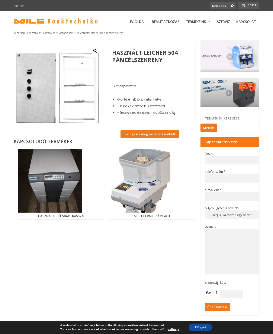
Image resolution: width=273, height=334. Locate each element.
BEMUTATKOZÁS (165, 22)
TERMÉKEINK (196, 22)
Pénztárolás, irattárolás (41, 33)
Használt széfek (66, 33)
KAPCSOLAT (246, 22)
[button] (95, 51)
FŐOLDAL (137, 22)
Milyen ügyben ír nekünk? (222, 208)
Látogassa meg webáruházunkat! (150, 134)
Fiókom (19, 6)
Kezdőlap (19, 33)
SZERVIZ (223, 22)
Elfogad (200, 327)
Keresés (208, 128)
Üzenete (210, 227)
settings (173, 329)
